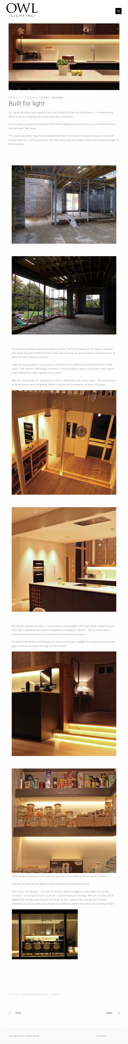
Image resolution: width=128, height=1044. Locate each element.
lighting (55, 994)
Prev (18, 1013)
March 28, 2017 (16, 97)
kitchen (15, 994)
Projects (33, 97)
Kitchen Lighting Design (36, 994)
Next (109, 1013)
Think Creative (113, 1036)
